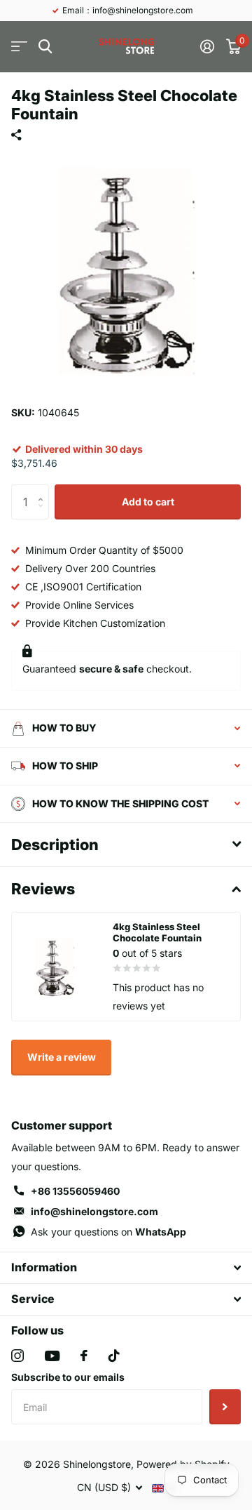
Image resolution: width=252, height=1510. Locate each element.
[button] (43, 489)
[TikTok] (114, 1355)
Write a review (61, 1057)
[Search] (45, 46)
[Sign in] (207, 46)
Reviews (43, 889)
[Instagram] (17, 1355)
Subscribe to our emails (68, 1377)
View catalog (19, 47)
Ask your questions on (108, 1232)
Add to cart (148, 502)
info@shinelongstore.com (94, 1211)
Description (55, 844)
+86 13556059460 (75, 1191)
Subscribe (225, 1406)
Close (126, 1267)
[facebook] (84, 1355)
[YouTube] (52, 1356)
